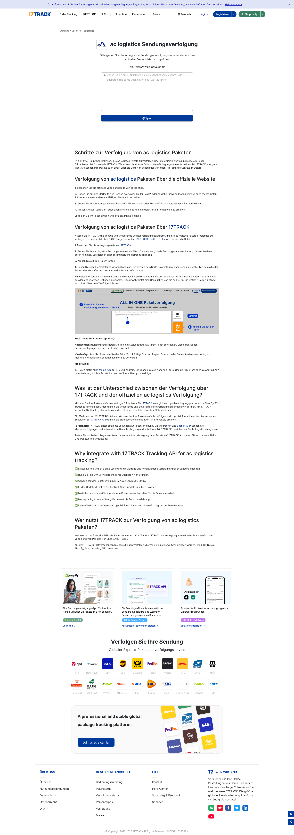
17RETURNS (89, 14)
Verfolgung (103, 808)
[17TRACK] (40, 14)
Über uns (45, 782)
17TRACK (179, 227)
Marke (100, 815)
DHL (161, 239)
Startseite (64, 31)
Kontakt (157, 782)
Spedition (76, 31)
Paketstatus (103, 788)
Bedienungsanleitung (109, 782)
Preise (156, 14)
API (104, 14)
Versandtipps (104, 802)
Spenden (157, 802)
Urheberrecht (48, 802)
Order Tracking (68, 14)
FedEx (153, 239)
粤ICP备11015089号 (178, 831)
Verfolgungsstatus (107, 795)
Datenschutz (48, 795)
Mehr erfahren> (233, 4)
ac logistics (123, 179)
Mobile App (105, 369)
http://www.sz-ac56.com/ (148, 66)
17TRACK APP (99, 419)
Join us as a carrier (96, 742)
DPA (42, 808)
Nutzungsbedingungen (54, 788)
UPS (146, 239)
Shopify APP (184, 425)
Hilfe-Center (160, 788)
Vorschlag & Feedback (166, 795)
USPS (138, 239)
